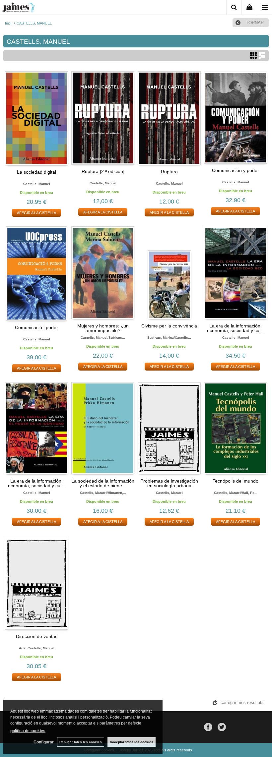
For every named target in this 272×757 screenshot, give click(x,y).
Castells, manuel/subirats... (103, 337)
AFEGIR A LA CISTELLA (36, 213)
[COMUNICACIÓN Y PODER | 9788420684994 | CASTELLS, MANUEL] (235, 117)
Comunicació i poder (36, 327)
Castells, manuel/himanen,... (103, 493)
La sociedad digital (36, 172)
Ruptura (169, 171)
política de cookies (27, 730)
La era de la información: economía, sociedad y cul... (235, 328)
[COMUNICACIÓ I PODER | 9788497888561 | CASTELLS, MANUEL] (36, 273)
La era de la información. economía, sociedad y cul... (36, 483)
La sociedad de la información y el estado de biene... (102, 483)
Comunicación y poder (235, 170)
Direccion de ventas (36, 636)
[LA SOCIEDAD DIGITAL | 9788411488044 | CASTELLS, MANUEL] (36, 118)
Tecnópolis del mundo (235, 481)
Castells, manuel (36, 184)
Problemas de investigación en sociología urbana (169, 483)
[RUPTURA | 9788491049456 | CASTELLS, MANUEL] (169, 118)
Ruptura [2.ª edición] (103, 171)
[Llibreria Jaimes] (18, 9)
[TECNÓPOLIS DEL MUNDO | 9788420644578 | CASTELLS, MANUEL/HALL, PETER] (235, 428)
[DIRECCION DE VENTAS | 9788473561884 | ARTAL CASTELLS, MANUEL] (36, 583)
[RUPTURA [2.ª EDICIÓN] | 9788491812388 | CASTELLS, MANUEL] (102, 118)
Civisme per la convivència (169, 325)
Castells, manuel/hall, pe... (235, 493)
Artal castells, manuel (36, 648)
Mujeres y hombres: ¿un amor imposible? (103, 328)
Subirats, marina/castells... (169, 337)
